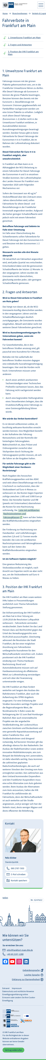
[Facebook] (5, 961)
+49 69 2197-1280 (15, 954)
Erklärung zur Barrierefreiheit (26, 979)
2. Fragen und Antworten (20, 44)
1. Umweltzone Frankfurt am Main (24, 37)
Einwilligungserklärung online (15, 994)
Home (5, 13)
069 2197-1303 (17, 868)
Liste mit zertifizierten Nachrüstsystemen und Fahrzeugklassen (21, 514)
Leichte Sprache (32, 974)
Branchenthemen (19, 13)
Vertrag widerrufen (13, 1050)
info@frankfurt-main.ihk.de (20, 950)
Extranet (5, 988)
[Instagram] (19, 961)
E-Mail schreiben (18, 874)
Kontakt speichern (19, 880)
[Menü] (40, 5)
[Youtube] (12, 961)
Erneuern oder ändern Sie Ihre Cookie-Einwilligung (18, 999)
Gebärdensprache (31, 970)
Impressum (17, 988)
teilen (5, 897)
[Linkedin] (26, 961)
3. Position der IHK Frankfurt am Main (23, 53)
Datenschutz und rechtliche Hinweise (18, 991)
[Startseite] (18, 5)
